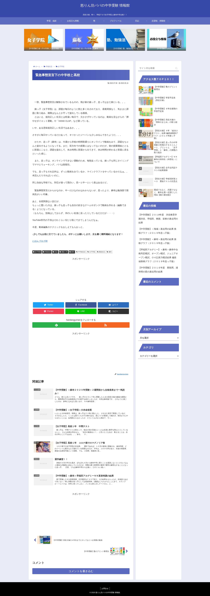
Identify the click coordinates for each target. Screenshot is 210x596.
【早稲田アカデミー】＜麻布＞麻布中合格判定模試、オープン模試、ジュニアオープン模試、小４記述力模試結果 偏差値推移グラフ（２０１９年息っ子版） (158, 255)
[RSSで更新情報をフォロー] (105, 325)
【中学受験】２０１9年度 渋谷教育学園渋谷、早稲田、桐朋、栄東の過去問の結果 (158, 219)
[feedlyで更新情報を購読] (56, 325)
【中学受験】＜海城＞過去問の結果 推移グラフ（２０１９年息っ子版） (157, 231)
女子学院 (38, 252)
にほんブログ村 (40, 241)
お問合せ (105, 588)
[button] (176, 68)
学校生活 (48, 252)
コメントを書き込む (81, 571)
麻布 (72, 252)
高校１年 (64, 252)
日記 (56, 252)
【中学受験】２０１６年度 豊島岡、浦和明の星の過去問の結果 (158, 269)
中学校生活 (81, 252)
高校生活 (102, 252)
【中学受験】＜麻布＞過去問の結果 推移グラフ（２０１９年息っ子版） (157, 241)
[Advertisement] (81, 91)
